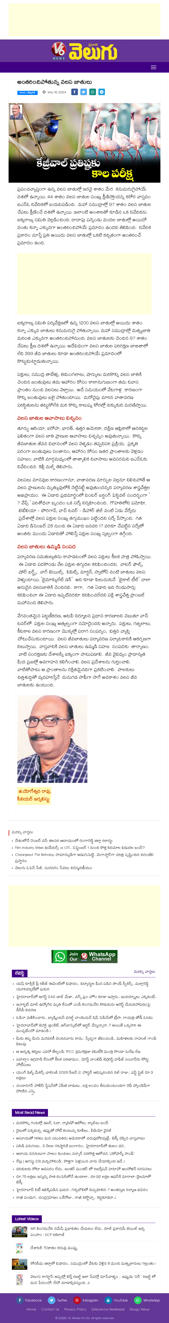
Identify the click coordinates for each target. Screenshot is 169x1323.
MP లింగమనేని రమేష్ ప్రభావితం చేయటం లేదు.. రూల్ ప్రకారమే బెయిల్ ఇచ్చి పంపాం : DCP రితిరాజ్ (88, 1232)
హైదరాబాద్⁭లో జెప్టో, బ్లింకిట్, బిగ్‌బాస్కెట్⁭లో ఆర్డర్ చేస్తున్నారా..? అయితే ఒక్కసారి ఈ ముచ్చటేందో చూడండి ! (78, 1029)
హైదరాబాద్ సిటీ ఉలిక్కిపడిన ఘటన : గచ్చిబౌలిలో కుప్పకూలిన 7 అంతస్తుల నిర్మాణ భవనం (82, 1190)
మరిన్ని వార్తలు (144, 972)
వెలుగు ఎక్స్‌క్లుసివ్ (27, 93)
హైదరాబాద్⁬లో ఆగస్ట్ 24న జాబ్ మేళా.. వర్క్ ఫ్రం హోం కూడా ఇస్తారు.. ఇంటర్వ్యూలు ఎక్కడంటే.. (86, 997)
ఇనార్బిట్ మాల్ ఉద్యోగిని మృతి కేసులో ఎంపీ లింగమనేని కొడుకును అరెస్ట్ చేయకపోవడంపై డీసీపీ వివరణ (83, 1008)
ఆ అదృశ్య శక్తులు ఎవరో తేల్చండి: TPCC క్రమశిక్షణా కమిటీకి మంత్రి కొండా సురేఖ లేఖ (78, 1052)
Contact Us (50, 1310)
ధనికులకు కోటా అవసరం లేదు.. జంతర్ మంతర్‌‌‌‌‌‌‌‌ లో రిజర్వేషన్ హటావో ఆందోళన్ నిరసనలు (84, 1169)
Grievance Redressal (107, 1310)
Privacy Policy (75, 1310)
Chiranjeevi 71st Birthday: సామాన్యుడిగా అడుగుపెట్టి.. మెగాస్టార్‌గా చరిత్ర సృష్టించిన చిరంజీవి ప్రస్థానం (84, 858)
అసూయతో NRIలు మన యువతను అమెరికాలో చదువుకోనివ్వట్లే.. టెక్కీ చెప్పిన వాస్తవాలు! (80, 1139)
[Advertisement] (84, 19)
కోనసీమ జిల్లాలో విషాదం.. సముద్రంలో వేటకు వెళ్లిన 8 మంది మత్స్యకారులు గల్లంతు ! (93, 1264)
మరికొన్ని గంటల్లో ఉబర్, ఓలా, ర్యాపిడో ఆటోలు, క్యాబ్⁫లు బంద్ (62, 1123)
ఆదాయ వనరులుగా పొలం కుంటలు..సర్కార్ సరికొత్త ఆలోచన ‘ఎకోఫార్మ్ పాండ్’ (75, 1154)
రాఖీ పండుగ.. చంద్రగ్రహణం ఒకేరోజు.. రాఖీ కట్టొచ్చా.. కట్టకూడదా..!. (66, 1198)
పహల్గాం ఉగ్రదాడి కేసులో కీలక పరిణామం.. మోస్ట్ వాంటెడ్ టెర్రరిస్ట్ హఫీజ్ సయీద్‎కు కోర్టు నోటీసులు (82, 1063)
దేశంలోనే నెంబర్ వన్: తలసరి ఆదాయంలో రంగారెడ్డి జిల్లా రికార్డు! (63, 841)
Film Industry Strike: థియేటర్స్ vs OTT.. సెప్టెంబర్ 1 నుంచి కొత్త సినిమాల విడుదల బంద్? (80, 848)
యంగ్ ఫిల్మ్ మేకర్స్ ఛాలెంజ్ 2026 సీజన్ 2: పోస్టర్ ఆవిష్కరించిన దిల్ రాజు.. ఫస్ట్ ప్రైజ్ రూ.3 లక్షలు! (84, 1076)
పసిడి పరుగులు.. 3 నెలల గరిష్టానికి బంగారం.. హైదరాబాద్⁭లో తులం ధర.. (70, 1146)
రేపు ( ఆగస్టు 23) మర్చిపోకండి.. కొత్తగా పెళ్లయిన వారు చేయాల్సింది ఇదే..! (70, 1162)
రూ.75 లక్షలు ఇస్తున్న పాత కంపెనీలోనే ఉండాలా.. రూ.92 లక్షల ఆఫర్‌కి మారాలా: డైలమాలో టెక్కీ (83, 1180)
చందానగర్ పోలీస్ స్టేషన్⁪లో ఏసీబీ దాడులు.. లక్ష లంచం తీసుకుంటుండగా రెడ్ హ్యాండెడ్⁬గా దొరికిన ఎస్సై (83, 1089)
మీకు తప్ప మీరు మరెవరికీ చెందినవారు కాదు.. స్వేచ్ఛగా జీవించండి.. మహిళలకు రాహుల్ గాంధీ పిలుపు (86, 1042)
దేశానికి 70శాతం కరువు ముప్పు (54, 1248)
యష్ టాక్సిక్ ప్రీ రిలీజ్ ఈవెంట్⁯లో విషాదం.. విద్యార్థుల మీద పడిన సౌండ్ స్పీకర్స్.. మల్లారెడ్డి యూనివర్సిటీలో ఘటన (82, 987)
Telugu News (139, 1310)
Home (31, 1310)
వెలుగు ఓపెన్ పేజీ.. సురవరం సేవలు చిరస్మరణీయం (53, 868)
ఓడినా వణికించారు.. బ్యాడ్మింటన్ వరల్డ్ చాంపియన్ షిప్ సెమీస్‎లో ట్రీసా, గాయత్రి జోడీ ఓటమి (84, 1018)
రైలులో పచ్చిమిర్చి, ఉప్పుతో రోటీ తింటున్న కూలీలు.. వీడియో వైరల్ (64, 1131)
